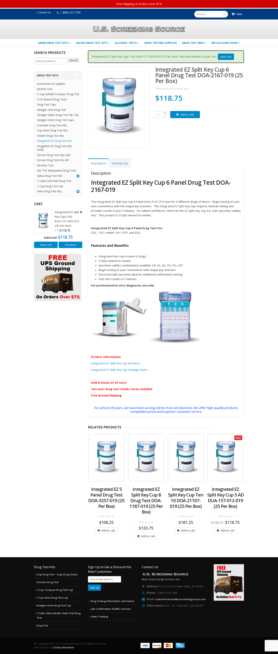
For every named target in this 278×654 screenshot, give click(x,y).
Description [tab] (98, 163)
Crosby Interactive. (63, 647)
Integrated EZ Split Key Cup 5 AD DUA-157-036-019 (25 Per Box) (66, 218)
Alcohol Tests (126, 43)
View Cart (46, 245)
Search (73, 60)
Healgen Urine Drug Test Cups (55, 120)
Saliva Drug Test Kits (91, 43)
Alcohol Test (44, 89)
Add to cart (187, 114)
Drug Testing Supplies (160, 43)
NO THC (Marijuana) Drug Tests (56, 170)
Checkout (70, 245)
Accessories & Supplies (51, 83)
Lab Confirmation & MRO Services (110, 609)
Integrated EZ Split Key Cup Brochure (115, 363)
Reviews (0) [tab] (120, 163)
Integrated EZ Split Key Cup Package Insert (119, 370)
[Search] (224, 14)
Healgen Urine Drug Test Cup (53, 605)
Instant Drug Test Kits (50, 135)
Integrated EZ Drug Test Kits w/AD (54, 147)
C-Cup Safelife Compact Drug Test (58, 94)
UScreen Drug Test (47, 582)
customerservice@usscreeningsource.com (180, 599)
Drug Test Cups (46, 104)
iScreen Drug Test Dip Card (53, 155)
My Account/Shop (225, 43)
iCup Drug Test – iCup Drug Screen (57, 574)
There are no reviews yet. (172, 88)
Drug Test (42, 625)
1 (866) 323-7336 (70, 12)
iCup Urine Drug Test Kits (52, 130)
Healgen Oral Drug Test (51, 110)
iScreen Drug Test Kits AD (53, 160)
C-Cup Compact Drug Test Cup (54, 590)
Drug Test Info (193, 43)
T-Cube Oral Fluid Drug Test (54, 181)
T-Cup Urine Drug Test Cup (52, 597)
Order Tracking (99, 616)
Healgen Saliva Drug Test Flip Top (57, 115)
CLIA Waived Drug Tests (52, 99)
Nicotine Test (45, 165)
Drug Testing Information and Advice (112, 601)
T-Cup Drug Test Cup (50, 186)
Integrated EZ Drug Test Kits (54, 141)
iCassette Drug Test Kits (52, 125)
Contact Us (44, 12)
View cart (225, 56)
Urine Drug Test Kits (53, 43)
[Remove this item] (80, 212)
